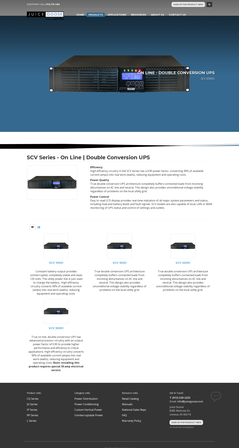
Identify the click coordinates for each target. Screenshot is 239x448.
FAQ (124, 415)
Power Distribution (86, 398)
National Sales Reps (134, 410)
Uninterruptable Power (88, 415)
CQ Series (33, 398)
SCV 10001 (56, 262)
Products (96, 14)
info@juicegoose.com (190, 401)
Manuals (127, 404)
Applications (117, 14)
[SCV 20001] (183, 246)
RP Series (32, 415)
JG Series (32, 404)
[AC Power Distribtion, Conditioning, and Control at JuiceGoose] (45, 16)
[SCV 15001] (119, 246)
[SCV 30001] (56, 311)
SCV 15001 (119, 262)
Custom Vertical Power (88, 410)
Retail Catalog (130, 398)
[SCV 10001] (56, 246)
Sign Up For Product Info (188, 4)
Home (80, 14)
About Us (157, 14)
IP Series (32, 410)
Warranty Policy (131, 421)
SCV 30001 (56, 328)
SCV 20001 (183, 262)
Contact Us (177, 14)
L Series (31, 421)
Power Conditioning (86, 404)
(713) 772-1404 (52, 4)
